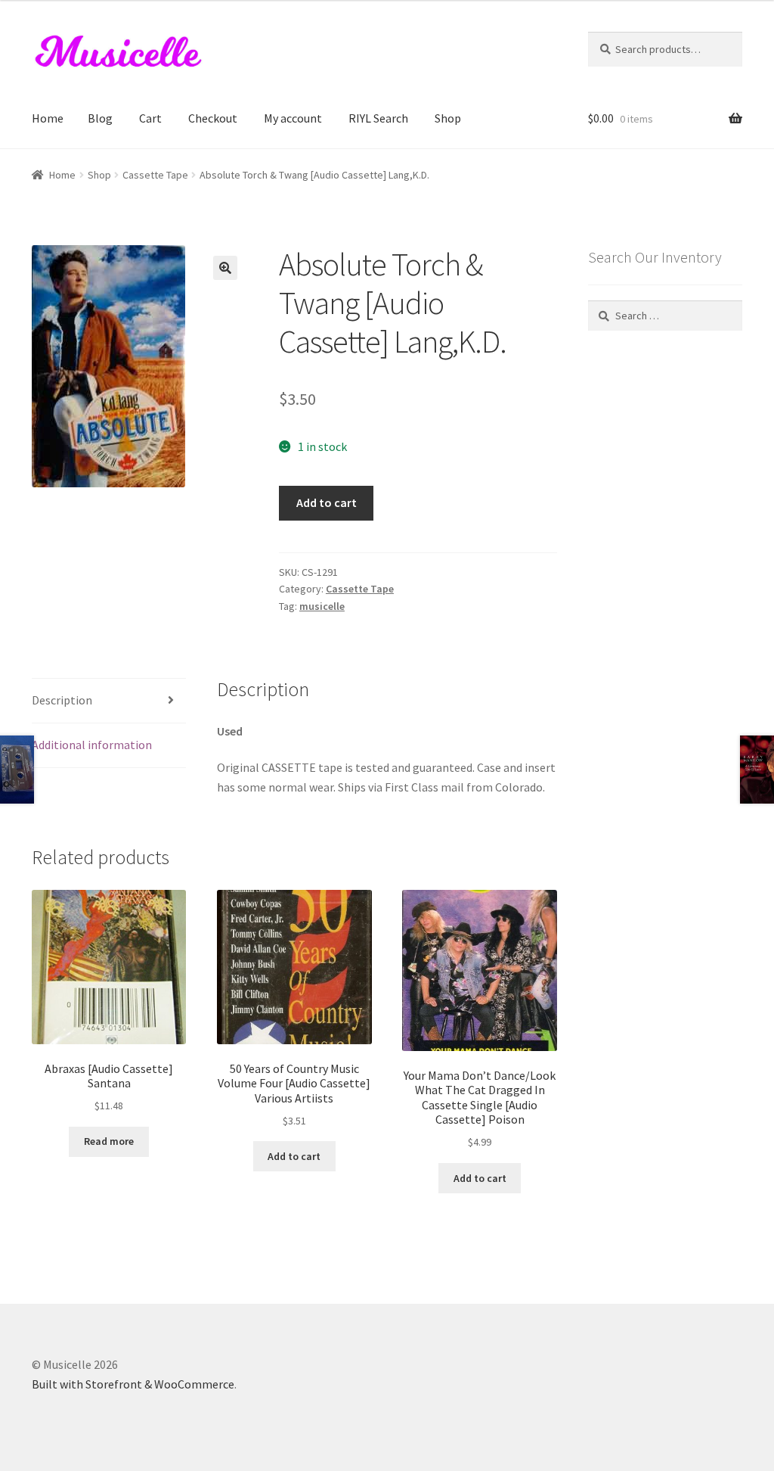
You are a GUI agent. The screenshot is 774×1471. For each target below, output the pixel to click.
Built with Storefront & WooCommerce (133, 1384)
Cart (150, 118)
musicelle (322, 606)
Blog (100, 118)
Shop (448, 118)
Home (47, 118)
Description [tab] (62, 700)
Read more (109, 1141)
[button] (225, 268)
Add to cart (326, 502)
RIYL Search (378, 118)
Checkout (212, 118)
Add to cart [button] (294, 1156)
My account (293, 118)
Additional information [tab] (92, 744)
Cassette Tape (155, 175)
